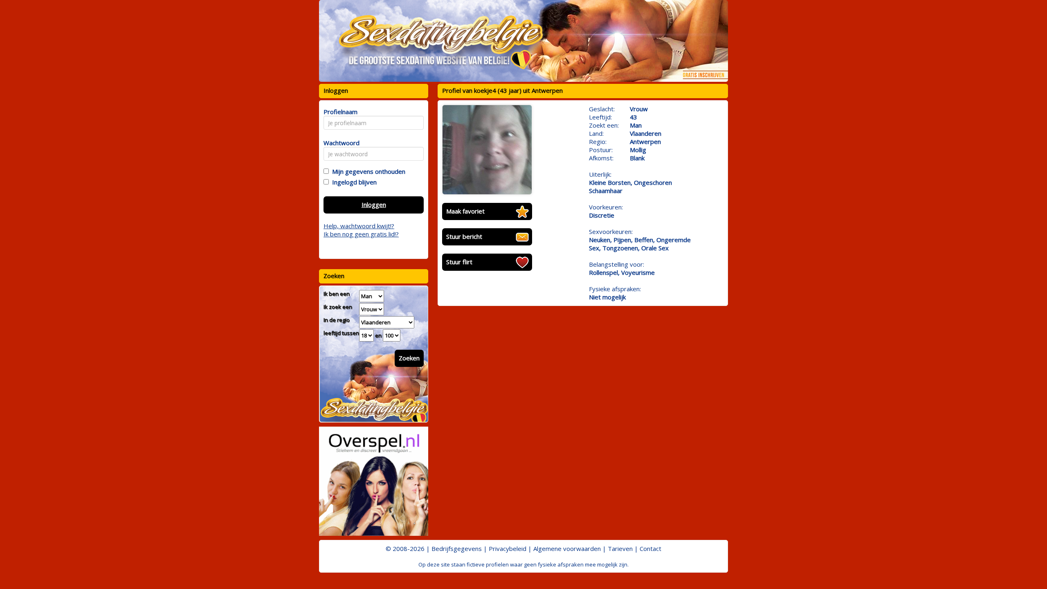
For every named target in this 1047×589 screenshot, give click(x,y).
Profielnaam (339, 112)
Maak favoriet (465, 211)
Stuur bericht (464, 236)
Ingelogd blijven (353, 182)
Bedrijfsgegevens (456, 548)
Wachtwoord (339, 143)
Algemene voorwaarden (567, 548)
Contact (650, 548)
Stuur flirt (459, 262)
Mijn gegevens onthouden (367, 171)
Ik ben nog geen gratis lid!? (361, 234)
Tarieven (620, 548)
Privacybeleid (507, 548)
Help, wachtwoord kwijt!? (359, 226)
